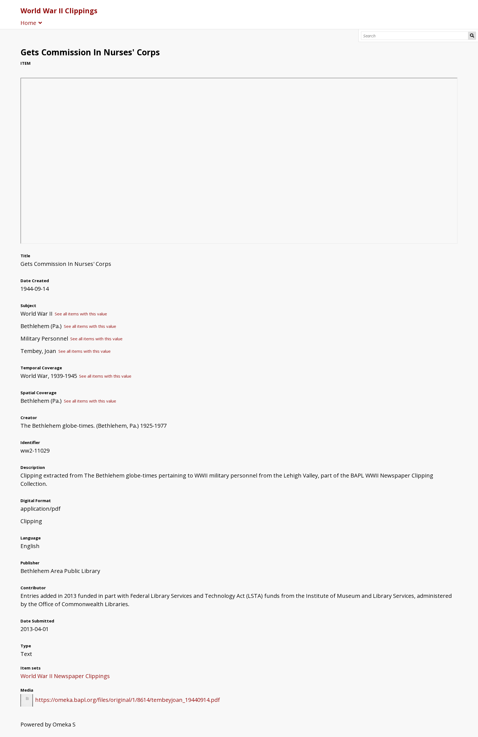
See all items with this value (81, 313)
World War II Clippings (58, 10)
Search (472, 36)
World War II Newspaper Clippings (65, 676)
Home (28, 23)
